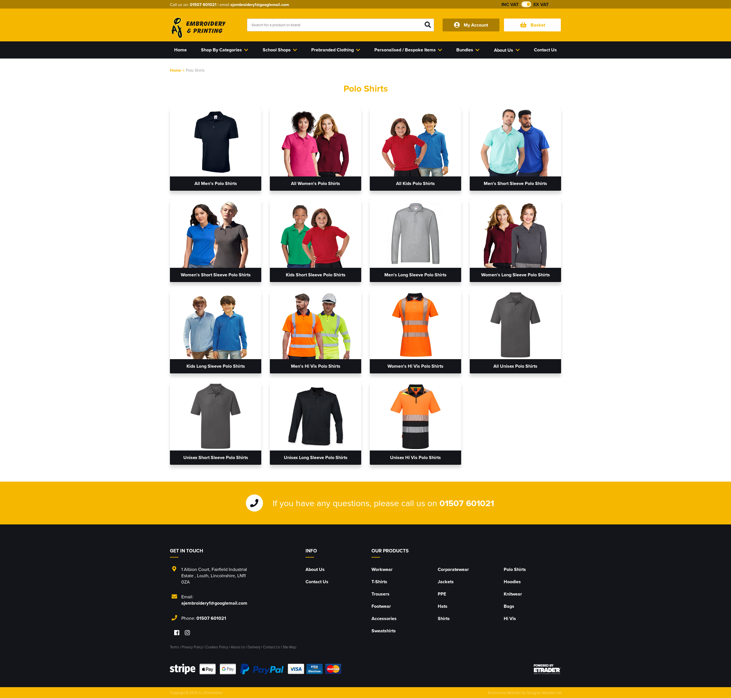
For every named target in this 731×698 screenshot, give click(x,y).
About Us (315, 569)
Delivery (254, 646)
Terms (174, 646)
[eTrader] (547, 669)
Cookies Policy (216, 646)
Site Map (289, 646)
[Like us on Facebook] (176, 633)
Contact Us (317, 581)
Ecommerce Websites (504, 692)
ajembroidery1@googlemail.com (259, 4)
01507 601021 (203, 4)
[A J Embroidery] (197, 27)
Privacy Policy (192, 646)
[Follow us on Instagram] (187, 633)
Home (175, 70)
